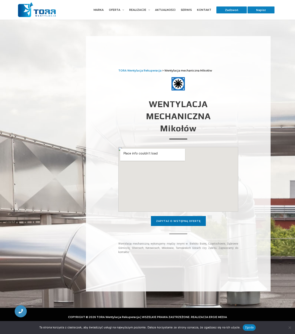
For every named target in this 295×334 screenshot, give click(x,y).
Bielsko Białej (198, 243)
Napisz (261, 9)
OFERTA (114, 9)
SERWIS (186, 9)
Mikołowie (168, 248)
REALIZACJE (137, 9)
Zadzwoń (231, 9)
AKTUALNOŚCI (165, 9)
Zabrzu (212, 248)
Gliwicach (138, 248)
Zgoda (249, 327)
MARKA (99, 9)
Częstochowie (216, 243)
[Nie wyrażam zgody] (289, 327)
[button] (21, 311)
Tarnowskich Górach (188, 248)
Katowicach (153, 248)
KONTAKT (204, 9)
